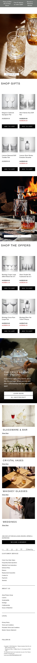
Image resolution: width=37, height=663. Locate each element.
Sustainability (5, 600)
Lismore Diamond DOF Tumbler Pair (9, 156)
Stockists (4, 580)
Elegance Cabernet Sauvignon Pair (8, 113)
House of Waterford (7, 608)
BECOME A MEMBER (18, 542)
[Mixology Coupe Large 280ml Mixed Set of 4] (10, 264)
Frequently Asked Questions (9, 562)
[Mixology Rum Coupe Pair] (10, 306)
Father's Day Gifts (11, 74)
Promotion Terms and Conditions (11, 627)
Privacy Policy (5, 622)
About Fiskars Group (7, 595)
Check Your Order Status (8, 560)
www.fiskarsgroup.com (15, 655)
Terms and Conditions (8, 625)
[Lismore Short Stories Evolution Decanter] (27, 145)
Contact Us (5, 575)
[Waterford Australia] (4, 644)
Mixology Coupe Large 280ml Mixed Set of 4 (9, 275)
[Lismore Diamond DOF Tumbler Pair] (10, 145)
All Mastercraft (18, 397)
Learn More (18, 393)
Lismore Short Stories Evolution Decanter (26, 156)
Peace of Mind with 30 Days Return (7, 3)
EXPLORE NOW (17, 236)
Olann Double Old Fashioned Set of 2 (25, 275)
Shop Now (5, 433)
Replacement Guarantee (8, 573)
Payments (4, 578)
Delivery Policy (6, 567)
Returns (4, 570)
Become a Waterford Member (30, 3)
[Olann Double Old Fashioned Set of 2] (27, 264)
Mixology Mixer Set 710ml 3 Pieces (25, 318)
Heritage (4, 602)
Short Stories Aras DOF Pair (26, 113)
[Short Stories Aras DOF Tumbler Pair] (27, 102)
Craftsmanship (6, 605)
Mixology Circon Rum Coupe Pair (8, 318)
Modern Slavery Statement (9, 630)
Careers (4, 597)
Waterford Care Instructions (9, 565)
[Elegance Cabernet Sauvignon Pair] (10, 102)
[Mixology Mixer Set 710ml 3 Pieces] (27, 306)
